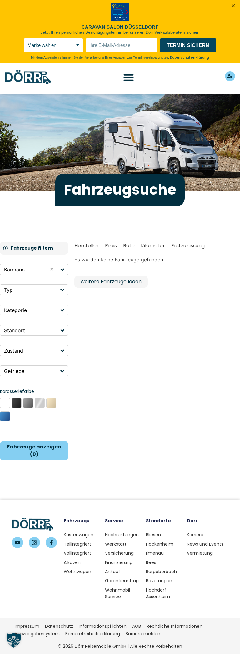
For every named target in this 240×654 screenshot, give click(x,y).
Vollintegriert (77, 553)
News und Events (205, 544)
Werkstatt (116, 544)
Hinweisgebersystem (37, 634)
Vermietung (200, 553)
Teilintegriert (77, 544)
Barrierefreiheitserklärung (92, 634)
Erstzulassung (188, 245)
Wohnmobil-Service (118, 593)
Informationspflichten (103, 626)
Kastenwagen (78, 535)
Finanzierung (118, 562)
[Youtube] (17, 542)
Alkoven (72, 562)
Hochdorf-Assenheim (158, 593)
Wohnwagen (77, 571)
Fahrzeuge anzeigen (34, 450)
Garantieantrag (122, 580)
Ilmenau (155, 553)
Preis (111, 245)
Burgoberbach (161, 571)
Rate (129, 245)
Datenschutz (59, 626)
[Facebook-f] (51, 542)
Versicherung (119, 553)
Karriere (195, 535)
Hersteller (86, 245)
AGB (136, 626)
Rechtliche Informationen (174, 626)
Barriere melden (143, 634)
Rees (151, 562)
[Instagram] (34, 542)
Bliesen (153, 535)
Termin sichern (188, 45)
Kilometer (153, 245)
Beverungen (159, 580)
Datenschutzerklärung (189, 57)
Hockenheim (159, 544)
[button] (62, 269)
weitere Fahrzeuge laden (111, 281)
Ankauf (112, 571)
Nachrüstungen (122, 535)
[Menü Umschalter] (128, 77)
